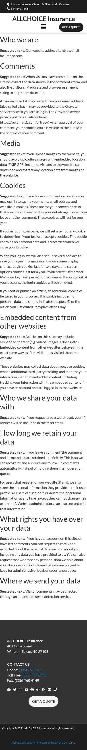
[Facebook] (9, 689)
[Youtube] (26, 689)
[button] (43, 28)
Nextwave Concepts (63, 742)
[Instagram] (20, 689)
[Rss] (44, 689)
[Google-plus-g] (38, 689)
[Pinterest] (32, 689)
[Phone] (55, 689)
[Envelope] (49, 689)
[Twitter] (15, 689)
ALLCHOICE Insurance (43, 18)
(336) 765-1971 (31, 670)
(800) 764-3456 (34, 675)
